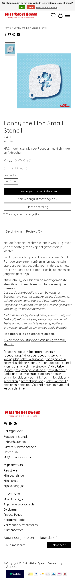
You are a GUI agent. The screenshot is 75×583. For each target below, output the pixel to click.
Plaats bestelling (37, 207)
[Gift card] (65, 574)
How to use (11, 452)
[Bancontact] (42, 574)
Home (7, 27)
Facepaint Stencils (16, 436)
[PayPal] (36, 574)
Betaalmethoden (15, 520)
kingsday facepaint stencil (41, 355)
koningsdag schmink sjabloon (24, 359)
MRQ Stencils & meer (17, 457)
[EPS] (59, 574)
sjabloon (25, 385)
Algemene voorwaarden (20, 504)
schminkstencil (56, 381)
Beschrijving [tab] (14, 231)
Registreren (11, 470)
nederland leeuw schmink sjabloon (27, 374)
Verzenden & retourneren (21, 525)
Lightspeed (10, 566)
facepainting (12, 355)
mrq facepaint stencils (30, 370)
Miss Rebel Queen (15, 499)
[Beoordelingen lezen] (15, 160)
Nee (31, 7)
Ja (22, 7)
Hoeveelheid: (11, 175)
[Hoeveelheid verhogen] (14, 181)
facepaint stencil (15, 352)
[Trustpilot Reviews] (15, 577)
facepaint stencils (41, 352)
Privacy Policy (13, 514)
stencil (38, 385)
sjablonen (10, 385)
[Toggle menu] (67, 15)
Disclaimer (10, 509)
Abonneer (59, 545)
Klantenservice (13, 530)
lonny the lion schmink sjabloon (27, 366)
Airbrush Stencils (15, 442)
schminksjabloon (32, 381)
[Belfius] (48, 574)
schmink (35, 377)
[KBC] (53, 574)
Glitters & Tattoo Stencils (20, 447)
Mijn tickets (11, 481)
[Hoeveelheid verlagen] (7, 181)
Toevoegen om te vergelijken (23, 214)
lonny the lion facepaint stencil (50, 363)
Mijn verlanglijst (14, 486)
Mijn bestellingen (14, 475)
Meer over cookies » (46, 7)
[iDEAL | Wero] (30, 574)
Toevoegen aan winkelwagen (37, 191)
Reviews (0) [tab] (34, 231)
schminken (11, 381)
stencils (51, 385)
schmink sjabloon (55, 377)
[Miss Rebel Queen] (21, 15)
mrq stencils (56, 370)
